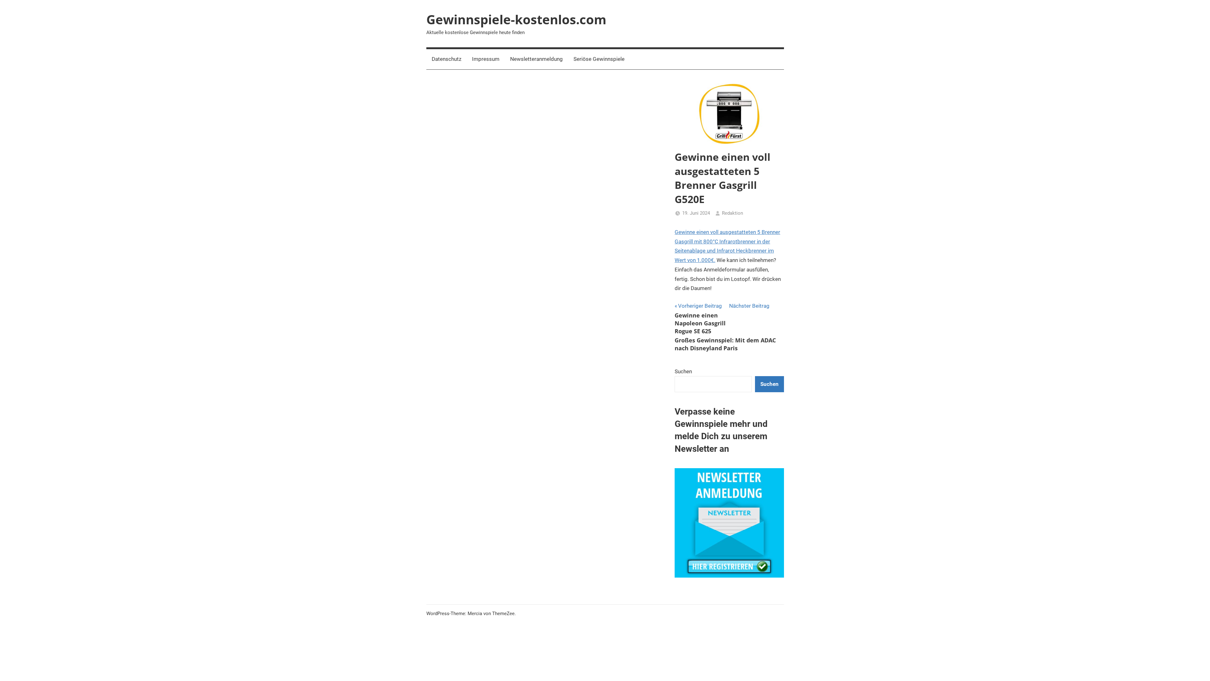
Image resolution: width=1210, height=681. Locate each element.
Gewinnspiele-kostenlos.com (516, 19)
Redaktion (732, 213)
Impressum (485, 59)
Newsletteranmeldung (536, 59)
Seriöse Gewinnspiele (599, 59)
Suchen (683, 371)
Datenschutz (446, 59)
